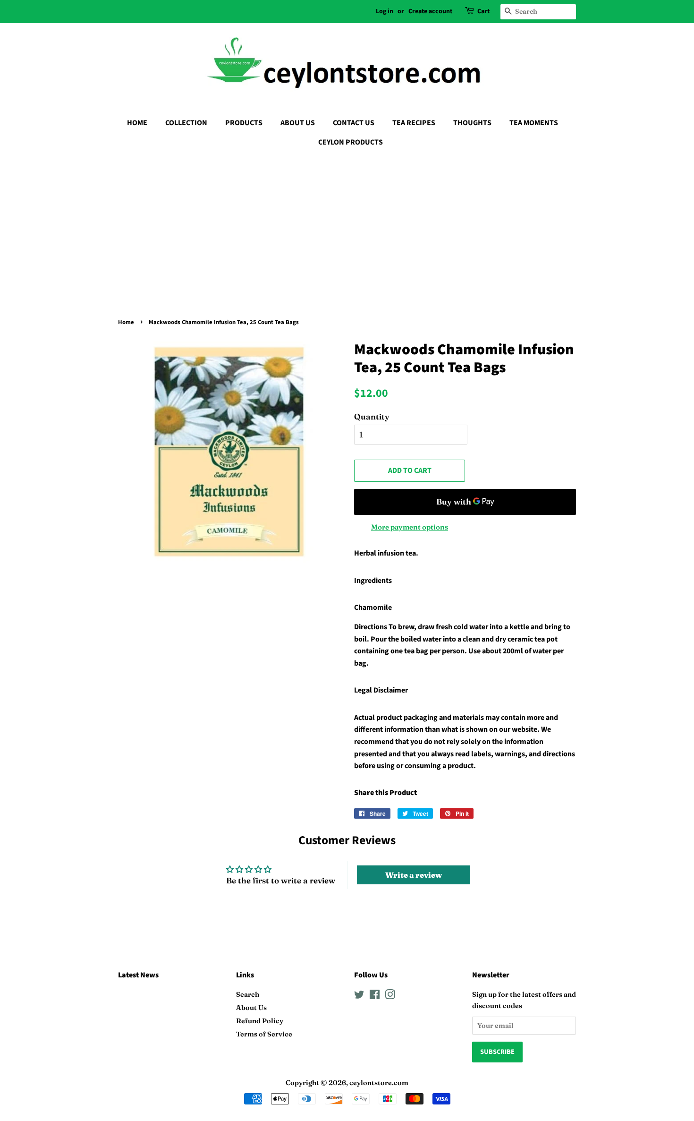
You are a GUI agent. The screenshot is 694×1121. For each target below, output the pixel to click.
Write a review (413, 875)
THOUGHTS (472, 123)
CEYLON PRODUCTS (350, 142)
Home (126, 322)
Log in (384, 11)
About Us (251, 1007)
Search (247, 994)
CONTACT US (353, 123)
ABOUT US (297, 123)
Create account (430, 11)
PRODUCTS (243, 123)
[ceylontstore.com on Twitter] (359, 996)
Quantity (371, 416)
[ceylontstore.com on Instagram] (390, 996)
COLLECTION (186, 123)
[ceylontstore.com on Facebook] (374, 996)
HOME (137, 123)
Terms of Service (264, 1034)
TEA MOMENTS (533, 123)
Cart (483, 11)
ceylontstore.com (378, 1082)
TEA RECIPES (413, 123)
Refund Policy (259, 1021)
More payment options (409, 526)
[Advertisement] (347, 225)
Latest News (138, 975)
